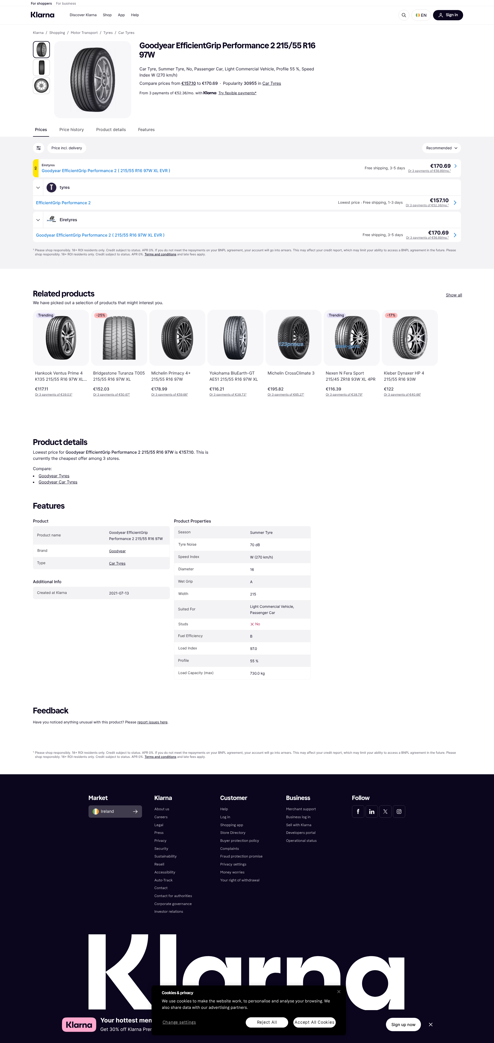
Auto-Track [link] (163, 880)
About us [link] (161, 809)
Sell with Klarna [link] (298, 825)
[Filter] (38, 148)
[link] (358, 811)
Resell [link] (159, 864)
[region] (249, 1010)
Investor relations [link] (168, 911)
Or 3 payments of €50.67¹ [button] (111, 394)
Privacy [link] (160, 841)
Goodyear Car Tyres (58, 482)
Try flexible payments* (237, 93)
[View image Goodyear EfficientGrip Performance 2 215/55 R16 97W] (41, 49)
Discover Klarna (83, 15)
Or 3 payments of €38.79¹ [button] (344, 394)
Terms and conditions (160, 254)
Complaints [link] (229, 848)
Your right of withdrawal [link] (239, 880)
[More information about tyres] (38, 187)
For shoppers (41, 4)
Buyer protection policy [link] (239, 841)
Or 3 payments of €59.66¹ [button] (169, 394)
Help (135, 15)
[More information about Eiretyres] (38, 220)
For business (66, 4)
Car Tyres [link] (126, 33)
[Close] (339, 991)
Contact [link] (160, 888)
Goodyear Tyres (54, 475)
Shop (107, 15)
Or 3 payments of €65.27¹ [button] (286, 394)
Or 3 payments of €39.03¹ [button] (53, 394)
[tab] (41, 129)
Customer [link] (233, 798)
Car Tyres (271, 83)
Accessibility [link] (164, 872)
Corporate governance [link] (173, 904)
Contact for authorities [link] (173, 896)
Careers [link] (160, 817)
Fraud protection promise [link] (241, 856)
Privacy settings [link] (233, 864)
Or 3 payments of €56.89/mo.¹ (429, 171)
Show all (454, 294)
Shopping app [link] (231, 825)
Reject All (267, 1022)
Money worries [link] (232, 872)
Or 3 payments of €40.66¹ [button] (402, 394)
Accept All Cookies (314, 1022)
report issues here (152, 722)
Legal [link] (158, 825)
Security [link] (161, 848)
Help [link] (224, 809)
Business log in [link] (298, 817)
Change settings (179, 1022)
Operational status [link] (301, 841)
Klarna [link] (38, 33)
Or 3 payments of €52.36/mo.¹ (427, 205)
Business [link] (298, 798)
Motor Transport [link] (84, 33)
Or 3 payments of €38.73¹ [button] (227, 394)
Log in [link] (225, 817)
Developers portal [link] (300, 833)
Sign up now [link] (403, 1024)
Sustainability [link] (165, 856)
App (121, 15)
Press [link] (159, 833)
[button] (421, 15)
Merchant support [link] (301, 809)
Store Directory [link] (232, 833)
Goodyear (117, 551)
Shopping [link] (57, 33)
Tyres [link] (108, 33)
